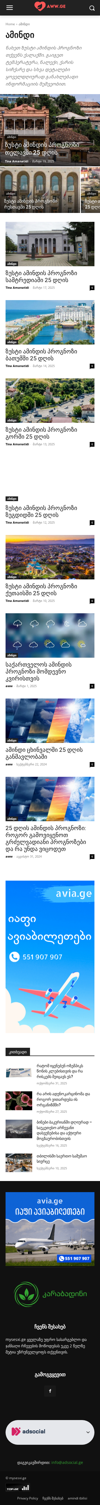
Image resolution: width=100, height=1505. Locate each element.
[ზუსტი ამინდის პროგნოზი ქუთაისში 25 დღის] (50, 557)
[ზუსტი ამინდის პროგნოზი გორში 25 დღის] (50, 400)
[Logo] (50, 6)
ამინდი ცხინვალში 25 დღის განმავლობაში (44, 753)
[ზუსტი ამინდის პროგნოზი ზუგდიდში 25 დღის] (50, 479)
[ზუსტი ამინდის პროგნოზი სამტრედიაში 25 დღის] (50, 244)
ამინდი (11, 137)
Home (10, 24)
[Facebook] (49, 1391)
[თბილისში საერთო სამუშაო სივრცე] (19, 1163)
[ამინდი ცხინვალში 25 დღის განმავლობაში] (50, 721)
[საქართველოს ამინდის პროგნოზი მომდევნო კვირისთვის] (50, 635)
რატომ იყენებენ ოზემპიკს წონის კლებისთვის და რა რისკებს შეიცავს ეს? (60, 1071)
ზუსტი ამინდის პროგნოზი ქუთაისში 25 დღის (41, 590)
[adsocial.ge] (29, 1441)
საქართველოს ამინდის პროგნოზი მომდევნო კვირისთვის (39, 671)
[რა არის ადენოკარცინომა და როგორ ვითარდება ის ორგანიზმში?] (19, 1100)
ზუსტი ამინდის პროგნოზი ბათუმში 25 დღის (41, 355)
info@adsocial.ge (67, 1462)
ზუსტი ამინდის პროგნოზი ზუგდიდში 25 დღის (41, 511)
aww (9, 686)
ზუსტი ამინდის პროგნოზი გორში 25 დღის (41, 433)
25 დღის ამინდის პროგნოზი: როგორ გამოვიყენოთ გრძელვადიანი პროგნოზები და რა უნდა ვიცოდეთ (46, 838)
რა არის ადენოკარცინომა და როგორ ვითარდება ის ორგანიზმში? (63, 1099)
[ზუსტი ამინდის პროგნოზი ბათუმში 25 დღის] (50, 322)
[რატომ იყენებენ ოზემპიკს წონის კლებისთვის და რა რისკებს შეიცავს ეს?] (19, 1072)
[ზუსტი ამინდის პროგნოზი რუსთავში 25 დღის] (40, 190)
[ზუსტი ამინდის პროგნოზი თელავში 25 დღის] (50, 130)
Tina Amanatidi (17, 287)
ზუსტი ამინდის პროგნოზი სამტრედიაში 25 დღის (41, 276)
